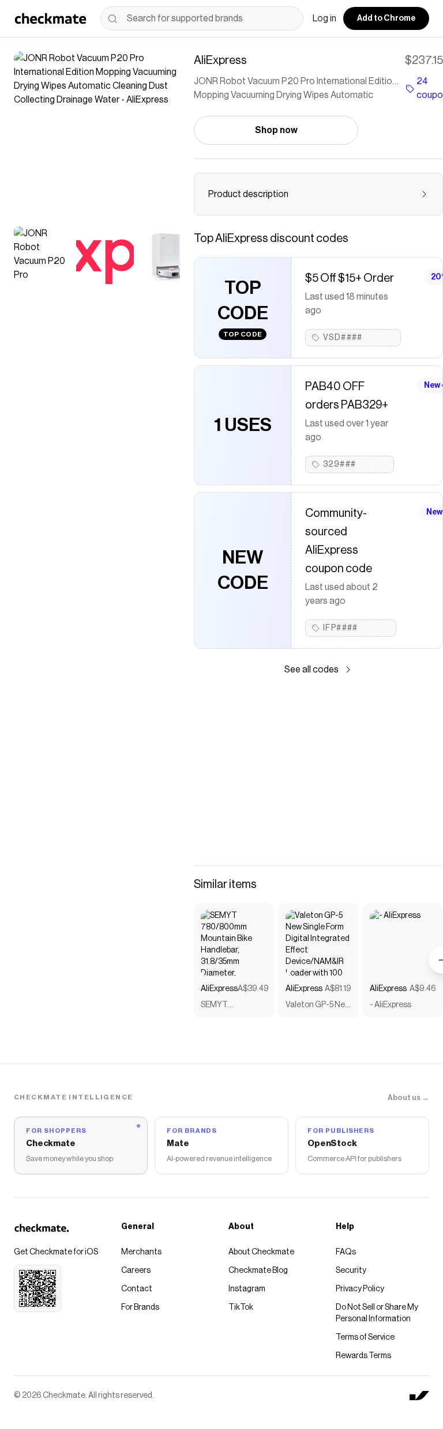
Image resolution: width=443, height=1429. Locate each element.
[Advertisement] (318, 771)
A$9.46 (423, 989)
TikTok (240, 1307)
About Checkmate (261, 1252)
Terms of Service (365, 1337)
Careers (136, 1271)
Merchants (141, 1252)
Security (351, 1271)
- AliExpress (390, 1005)
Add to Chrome (386, 18)
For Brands (140, 1307)
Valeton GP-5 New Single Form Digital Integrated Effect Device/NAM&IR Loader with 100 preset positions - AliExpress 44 (318, 1006)
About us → (408, 1097)
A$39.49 (253, 989)
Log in (324, 18)
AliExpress (219, 989)
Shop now (276, 130)
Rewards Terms (363, 1356)
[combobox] (201, 18)
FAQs (346, 1252)
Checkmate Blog (258, 1271)
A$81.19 (338, 989)
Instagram (246, 1289)
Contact (136, 1289)
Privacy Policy (360, 1289)
